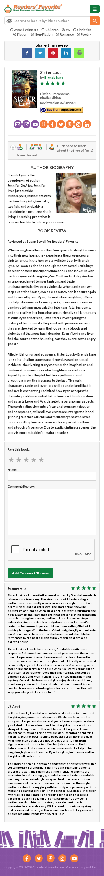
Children (52, 30)
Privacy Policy (75, 867)
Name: (12, 469)
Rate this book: (19, 449)
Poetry (86, 34)
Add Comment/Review (30, 573)
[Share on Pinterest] (53, 53)
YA (68, 30)
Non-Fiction (44, 34)
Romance (67, 34)
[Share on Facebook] (27, 53)
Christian (84, 30)
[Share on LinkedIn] (66, 53)
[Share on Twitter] (40, 53)
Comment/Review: (21, 486)
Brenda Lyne (53, 77)
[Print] (79, 53)
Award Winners (26, 30)
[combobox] (52, 21)
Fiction (22, 34)
